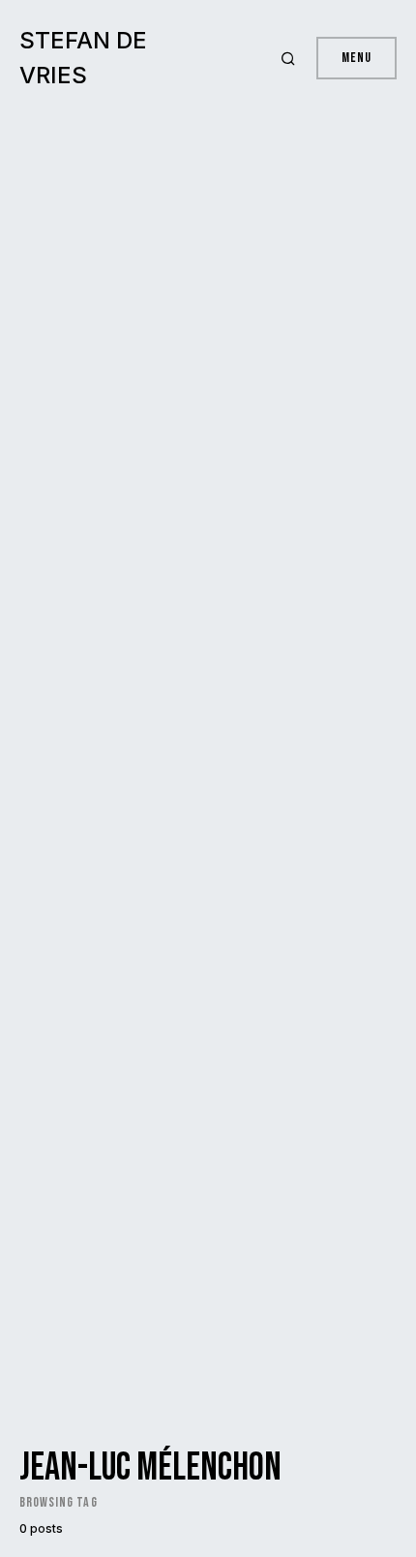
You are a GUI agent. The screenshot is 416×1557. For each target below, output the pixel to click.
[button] (291, 58)
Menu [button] (356, 57)
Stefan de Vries (83, 57)
